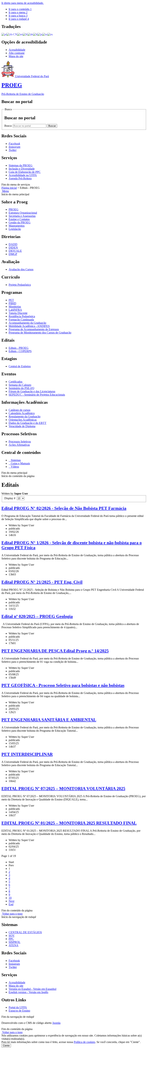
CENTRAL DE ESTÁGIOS (25, 932)
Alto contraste (17, 53)
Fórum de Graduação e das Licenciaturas (32, 391)
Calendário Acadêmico (22, 413)
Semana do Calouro (20, 384)
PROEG (13, 209)
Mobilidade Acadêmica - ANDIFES (29, 326)
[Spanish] (50, 34)
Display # (10, 498)
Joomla (56, 1022)
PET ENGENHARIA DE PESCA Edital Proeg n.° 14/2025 (55, 650)
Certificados (15, 381)
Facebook (14, 960)
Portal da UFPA (18, 1007)
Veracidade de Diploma (22, 426)
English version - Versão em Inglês (28, 992)
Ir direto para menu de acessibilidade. (22, 3)
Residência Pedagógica (22, 316)
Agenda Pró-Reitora (20, 178)
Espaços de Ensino (19, 1010)
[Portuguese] (3, 34)
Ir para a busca (18, 15)
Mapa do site (16, 56)
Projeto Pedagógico (20, 284)
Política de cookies (84, 1042)
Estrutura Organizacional (23, 212)
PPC (11, 938)
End (11, 904)
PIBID (12, 303)
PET (11, 300)
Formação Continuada (21, 319)
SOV (12, 935)
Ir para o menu (18, 12)
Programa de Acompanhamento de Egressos (34, 329)
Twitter (13, 967)
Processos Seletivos (20, 441)
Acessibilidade (17, 49)
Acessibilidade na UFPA (23, 175)
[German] (30, 34)
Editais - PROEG (19, 347)
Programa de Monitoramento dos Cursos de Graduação (40, 332)
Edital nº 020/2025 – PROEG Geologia (37, 616)
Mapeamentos (17, 225)
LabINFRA (15, 309)
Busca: (8, 125)
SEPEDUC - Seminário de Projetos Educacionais (37, 394)
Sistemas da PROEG (20, 165)
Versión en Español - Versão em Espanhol (32, 988)
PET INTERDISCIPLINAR (27, 754)
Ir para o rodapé (19, 18)
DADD (13, 244)
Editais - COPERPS (20, 351)
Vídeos (14, 466)
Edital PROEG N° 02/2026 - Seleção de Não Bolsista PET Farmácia (63, 508)
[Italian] (35, 34)
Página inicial (9, 187)
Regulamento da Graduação (24, 416)
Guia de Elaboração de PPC (25, 171)
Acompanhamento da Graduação (27, 322)
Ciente (6, 1045)
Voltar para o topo (12, 913)
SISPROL (14, 942)
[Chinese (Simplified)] (11, 34)
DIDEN (13, 247)
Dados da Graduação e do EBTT (27, 422)
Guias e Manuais (20, 463)
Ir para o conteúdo (20, 9)
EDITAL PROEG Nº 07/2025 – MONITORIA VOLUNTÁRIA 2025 (63, 788)
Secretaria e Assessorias (22, 215)
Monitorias (15, 306)
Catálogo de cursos (19, 409)
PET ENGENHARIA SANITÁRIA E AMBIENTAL (48, 719)
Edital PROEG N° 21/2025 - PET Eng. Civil (41, 582)
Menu (5, 191)
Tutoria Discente (18, 313)
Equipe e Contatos (19, 219)
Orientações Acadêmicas (23, 419)
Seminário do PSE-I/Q (21, 388)
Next (11, 901)
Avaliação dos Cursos (21, 269)
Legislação (15, 228)
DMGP (13, 254)
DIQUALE (15, 250)
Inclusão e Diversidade (22, 168)
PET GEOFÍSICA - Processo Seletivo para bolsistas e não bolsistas (62, 685)
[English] (20, 34)
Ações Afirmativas (19, 444)
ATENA (13, 945)
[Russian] (44, 34)
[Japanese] (39, 34)
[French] (25, 34)
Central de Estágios (20, 366)
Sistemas (15, 460)
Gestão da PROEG (20, 222)
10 (10, 897)
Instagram (14, 963)
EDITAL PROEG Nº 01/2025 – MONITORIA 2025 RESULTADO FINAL (69, 823)
